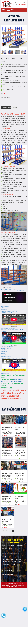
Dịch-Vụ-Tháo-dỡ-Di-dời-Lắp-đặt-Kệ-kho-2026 (20, 452)
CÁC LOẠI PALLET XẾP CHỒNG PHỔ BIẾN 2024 (6, 498)
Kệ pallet (3, 353)
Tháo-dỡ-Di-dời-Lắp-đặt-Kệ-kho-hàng (19, 475)
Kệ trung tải (4, 309)
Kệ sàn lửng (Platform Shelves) (8, 346)
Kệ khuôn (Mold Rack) (6, 348)
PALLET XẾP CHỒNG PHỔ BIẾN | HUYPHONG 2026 (7, 452)
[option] (4, 52)
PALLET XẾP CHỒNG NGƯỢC (7, 428)
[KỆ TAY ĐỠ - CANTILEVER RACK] (4, 52)
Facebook (5, 578)
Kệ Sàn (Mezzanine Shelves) (8, 328)
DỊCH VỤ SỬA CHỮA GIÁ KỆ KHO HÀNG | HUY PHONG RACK (7, 475)
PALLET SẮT (4, 381)
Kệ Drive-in (3, 308)
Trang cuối (14, 533)
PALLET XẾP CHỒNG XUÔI (20, 428)
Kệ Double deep (5, 306)
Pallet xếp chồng (5, 373)
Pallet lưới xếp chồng (6, 356)
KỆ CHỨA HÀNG (18, 379)
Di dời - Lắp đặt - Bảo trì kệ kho (8, 289)
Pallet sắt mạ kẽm (5, 354)
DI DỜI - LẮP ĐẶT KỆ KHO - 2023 (7, 520)
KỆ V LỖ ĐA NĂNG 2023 (19, 497)
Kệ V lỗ (3, 350)
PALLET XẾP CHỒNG (15, 381)
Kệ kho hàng (4, 351)
